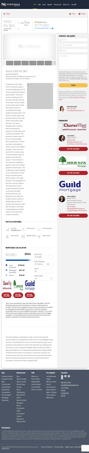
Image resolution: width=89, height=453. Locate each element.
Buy (35, 4)
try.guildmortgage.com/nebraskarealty (77, 210)
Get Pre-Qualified (6, 295)
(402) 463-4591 (71, 108)
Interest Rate (38, 276)
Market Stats (21, 421)
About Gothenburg (21, 391)
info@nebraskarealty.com (70, 385)
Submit (73, 85)
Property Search (7, 376)
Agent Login (69, 447)
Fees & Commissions (51, 385)
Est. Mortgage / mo (43, 28)
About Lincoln (21, 382)
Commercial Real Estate (6, 388)
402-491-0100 (66, 382)
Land (44, 4)
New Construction (6, 383)
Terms (36, 269)
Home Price (38, 254)
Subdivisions (6, 392)
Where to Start (51, 382)
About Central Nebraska (21, 401)
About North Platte (21, 396)
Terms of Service (74, 97)
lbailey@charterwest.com (74, 142)
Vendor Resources (20, 417)
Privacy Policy (58, 447)
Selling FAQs (35, 382)
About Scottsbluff (20, 407)
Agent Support (51, 390)
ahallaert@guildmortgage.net (76, 208)
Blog (18, 376)
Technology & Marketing (50, 396)
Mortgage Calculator (5, 399)
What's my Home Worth (35, 378)
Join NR (73, 4)
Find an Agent (6, 395)
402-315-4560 (71, 206)
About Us (66, 4)
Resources (57, 4)
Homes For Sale (7, 379)
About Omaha (21, 379)
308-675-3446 (71, 140)
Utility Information (21, 412)
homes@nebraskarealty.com (75, 110)
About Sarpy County (21, 385)
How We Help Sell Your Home (36, 388)
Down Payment (39, 261)
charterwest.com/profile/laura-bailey (77, 144)
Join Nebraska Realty (51, 378)
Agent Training (51, 392)
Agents (49, 4)
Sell (39, 4)
